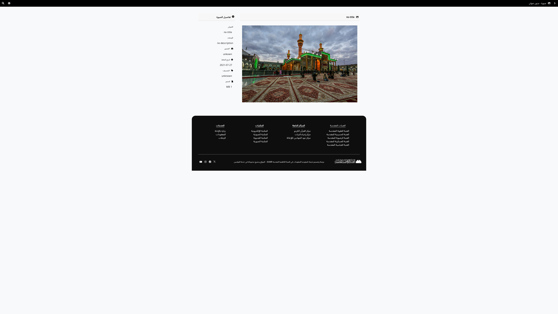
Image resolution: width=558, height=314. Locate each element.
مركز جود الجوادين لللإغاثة (299, 137)
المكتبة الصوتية (260, 134)
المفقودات (221, 134)
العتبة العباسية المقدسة (338, 144)
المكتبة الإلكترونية (259, 131)
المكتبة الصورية (260, 141)
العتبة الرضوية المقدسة (338, 137)
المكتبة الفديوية (260, 137)
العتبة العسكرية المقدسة (337, 141)
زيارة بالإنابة (220, 131)
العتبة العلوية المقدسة (339, 131)
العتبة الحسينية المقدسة (338, 134)
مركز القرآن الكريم (302, 131)
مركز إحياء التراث (303, 134)
